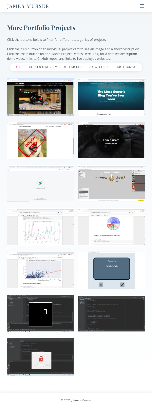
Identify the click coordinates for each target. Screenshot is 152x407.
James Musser (28, 6)
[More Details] (44, 108)
